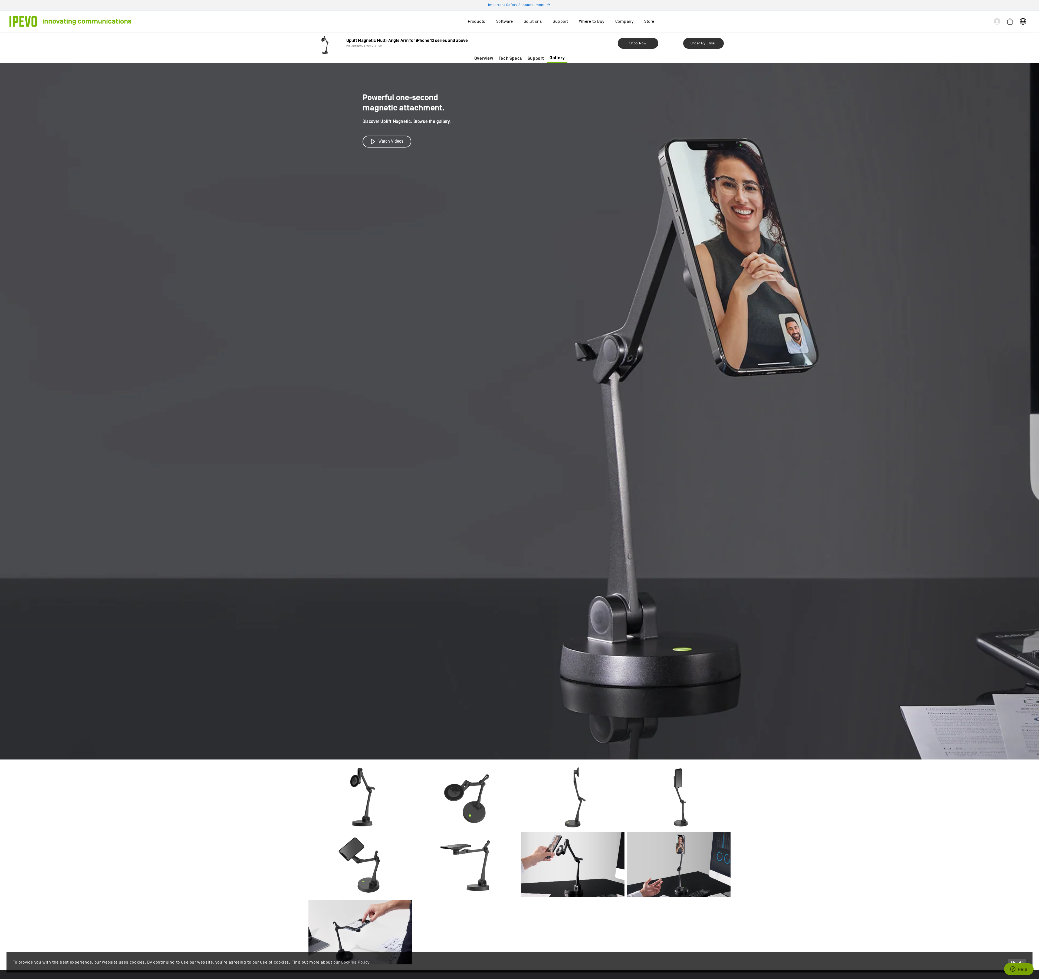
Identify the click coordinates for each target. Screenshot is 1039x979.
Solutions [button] (533, 21)
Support (536, 58)
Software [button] (504, 21)
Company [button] (624, 21)
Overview (483, 58)
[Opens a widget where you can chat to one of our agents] (1019, 969)
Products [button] (476, 21)
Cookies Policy (355, 962)
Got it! (1017, 962)
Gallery (557, 57)
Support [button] (560, 21)
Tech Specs (510, 58)
